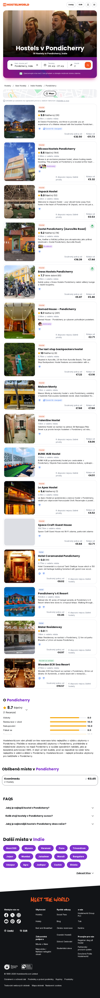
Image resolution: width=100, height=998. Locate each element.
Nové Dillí (11, 848)
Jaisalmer (43, 856)
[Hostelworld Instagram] (19, 915)
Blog (59, 921)
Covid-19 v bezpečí (54, 129)
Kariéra (81, 928)
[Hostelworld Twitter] (12, 915)
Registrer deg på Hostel (85, 941)
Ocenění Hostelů (64, 935)
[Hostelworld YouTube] (6, 921)
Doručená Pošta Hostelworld (85, 955)
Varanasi (46, 848)
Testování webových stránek (17, 985)
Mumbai (25, 856)
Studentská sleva (64, 948)
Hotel (41, 552)
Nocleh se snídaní (46, 661)
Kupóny (59, 979)
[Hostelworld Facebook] (6, 915)
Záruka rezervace (65, 928)
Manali (61, 856)
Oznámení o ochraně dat (15, 979)
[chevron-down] (26, 710)
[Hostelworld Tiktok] (19, 921)
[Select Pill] (88, 4)
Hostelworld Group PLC (86, 914)
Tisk (80, 921)
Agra (25, 864)
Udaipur (10, 864)
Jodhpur (41, 864)
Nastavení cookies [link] (53, 985)
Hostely (39, 914)
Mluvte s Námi (42, 944)
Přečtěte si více (63, 101)
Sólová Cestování (64, 941)
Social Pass (62, 914)
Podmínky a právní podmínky (41, 979)
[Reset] (37, 65)
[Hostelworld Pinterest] (12, 921)
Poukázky (68, 979)
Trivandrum (79, 848)
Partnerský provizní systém (85, 948)
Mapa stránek (38, 985)
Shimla (73, 864)
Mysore (29, 848)
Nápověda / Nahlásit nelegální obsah (43, 951)
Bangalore (78, 856)
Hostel (41, 107)
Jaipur (9, 856)
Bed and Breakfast (44, 928)
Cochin (58, 864)
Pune (61, 848)
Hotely (38, 921)
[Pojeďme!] (88, 65)
